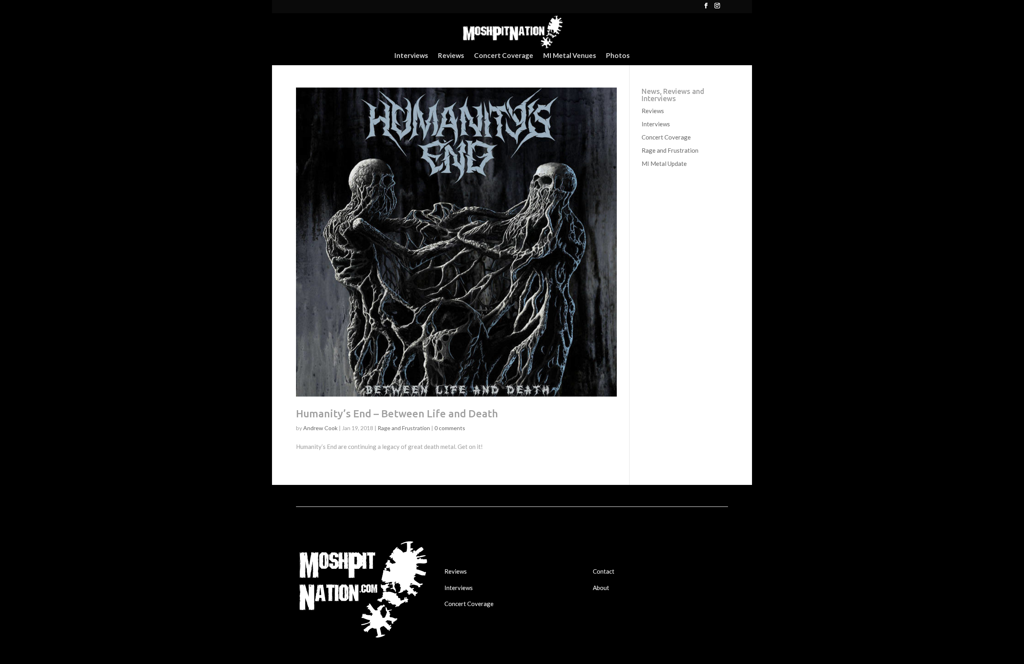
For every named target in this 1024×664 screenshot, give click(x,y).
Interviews (411, 56)
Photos (618, 56)
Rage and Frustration (404, 428)
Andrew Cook (320, 428)
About (601, 587)
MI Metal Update (664, 163)
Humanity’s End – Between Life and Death (397, 413)
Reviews (451, 56)
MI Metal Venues (569, 56)
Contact (603, 571)
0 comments (449, 428)
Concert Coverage (503, 56)
